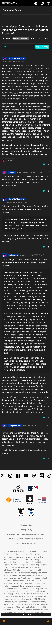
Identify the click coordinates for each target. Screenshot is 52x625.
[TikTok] (49, 475)
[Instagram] (10, 475)
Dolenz (12, 172)
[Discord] (42, 475)
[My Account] (48, 3)
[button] (3, 621)
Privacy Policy (26, 530)
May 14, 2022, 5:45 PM (36, 255)
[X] (3, 475)
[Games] (36, 3)
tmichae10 (13, 255)
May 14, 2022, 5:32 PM (18, 202)
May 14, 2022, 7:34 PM (40, 426)
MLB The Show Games (26, 543)
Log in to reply (42, 46)
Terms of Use (26, 525)
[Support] (42, 3)
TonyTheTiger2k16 (16, 58)
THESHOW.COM (9, 3)
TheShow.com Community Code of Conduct (26, 534)
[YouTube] (26, 475)
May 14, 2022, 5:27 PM (33, 172)
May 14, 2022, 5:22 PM (18, 62)
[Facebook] (18, 475)
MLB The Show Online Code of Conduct (26, 539)
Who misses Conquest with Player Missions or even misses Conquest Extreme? (25, 209)
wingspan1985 (15, 426)
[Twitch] (34, 475)
